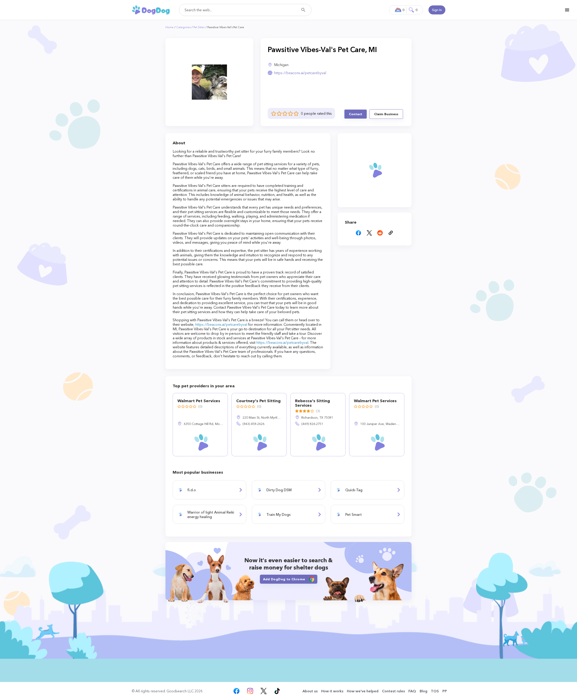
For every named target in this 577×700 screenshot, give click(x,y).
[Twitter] (263, 691)
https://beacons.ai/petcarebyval (300, 73)
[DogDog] (151, 9)
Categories (183, 27)
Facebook (358, 233)
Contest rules (393, 691)
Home (169, 27)
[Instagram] (250, 691)
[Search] (303, 10)
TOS (435, 691)
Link (391, 233)
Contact (355, 114)
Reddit (380, 233)
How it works (332, 691)
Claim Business (386, 114)
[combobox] (245, 10)
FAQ (412, 691)
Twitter (369, 233)
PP (444, 691)
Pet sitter (199, 27)
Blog (423, 691)
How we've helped (362, 691)
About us (310, 691)
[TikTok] (277, 691)
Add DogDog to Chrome (284, 579)
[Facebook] (236, 691)
